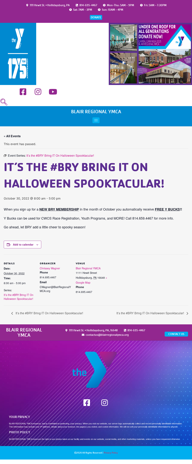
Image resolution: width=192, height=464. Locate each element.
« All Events (12, 136)
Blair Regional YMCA (88, 268)
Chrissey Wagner (50, 268)
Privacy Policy (111, 452)
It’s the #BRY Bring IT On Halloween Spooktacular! (18, 297)
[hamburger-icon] (96, 120)
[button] (4, 102)
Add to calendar (23, 244)
